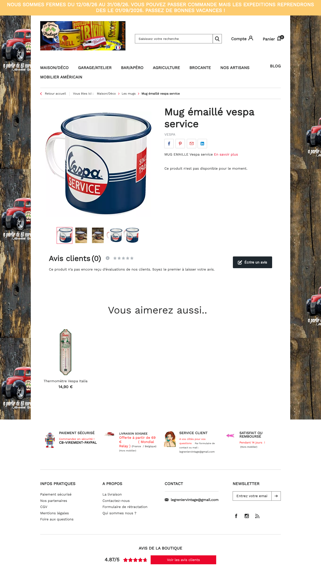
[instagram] (246, 515)
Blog (275, 66)
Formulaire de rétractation (125, 507)
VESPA (169, 134)
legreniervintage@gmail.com (195, 500)
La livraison (112, 494)
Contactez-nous (116, 501)
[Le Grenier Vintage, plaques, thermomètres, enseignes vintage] (82, 38)
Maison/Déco (54, 67)
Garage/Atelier (95, 67)
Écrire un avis (255, 262)
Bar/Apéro (132, 67)
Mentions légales (54, 513)
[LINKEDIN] (202, 143)
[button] (276, 496)
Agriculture (166, 67)
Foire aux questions (57, 519)
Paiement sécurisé (55, 494)
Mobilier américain (61, 77)
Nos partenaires (53, 501)
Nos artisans (235, 67)
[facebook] (236, 515)
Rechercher (217, 38)
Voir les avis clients (183, 560)
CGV (43, 507)
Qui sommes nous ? (119, 513)
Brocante (200, 67)
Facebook (169, 143)
